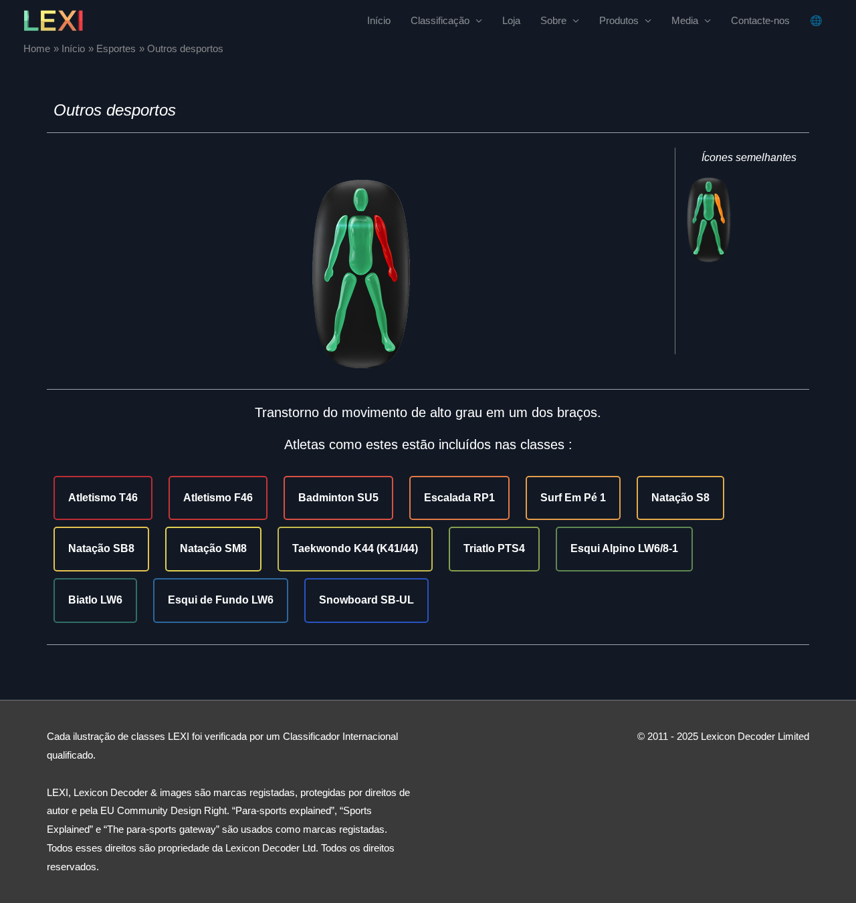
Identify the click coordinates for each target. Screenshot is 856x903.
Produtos (619, 20)
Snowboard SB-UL (366, 600)
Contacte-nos (760, 20)
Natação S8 (680, 497)
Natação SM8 (213, 548)
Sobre (553, 20)
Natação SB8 (101, 548)
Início (379, 20)
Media (684, 20)
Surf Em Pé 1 (573, 497)
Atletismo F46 (218, 497)
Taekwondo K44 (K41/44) (355, 548)
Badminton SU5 (338, 497)
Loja (511, 20)
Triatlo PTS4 (494, 548)
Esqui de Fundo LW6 (221, 600)
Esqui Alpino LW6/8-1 (624, 548)
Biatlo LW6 (95, 600)
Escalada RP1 (459, 497)
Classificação (440, 20)
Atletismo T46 (103, 497)
